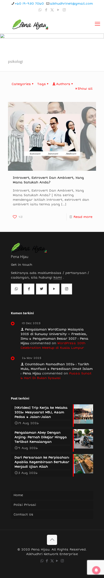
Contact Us (23, 514)
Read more (83, 217)
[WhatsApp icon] (40, 10)
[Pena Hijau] (30, 24)
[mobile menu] (97, 24)
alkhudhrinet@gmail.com (71, 4)
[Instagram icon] (64, 10)
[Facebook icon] (46, 10)
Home (18, 495)
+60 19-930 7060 (29, 4)
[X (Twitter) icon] (52, 10)
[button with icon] (16, 289)
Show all (85, 89)
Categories (21, 84)
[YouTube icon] (58, 10)
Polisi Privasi (25, 505)
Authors (63, 84)
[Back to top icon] (52, 540)
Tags (41, 84)
